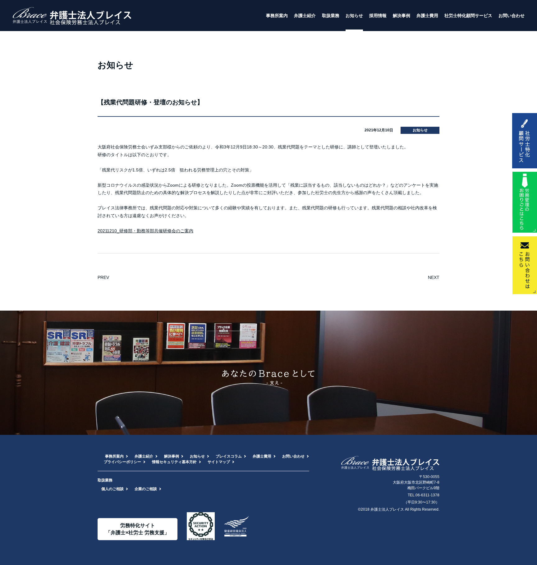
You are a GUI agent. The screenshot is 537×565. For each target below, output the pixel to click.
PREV (103, 277)
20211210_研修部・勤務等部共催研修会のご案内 (145, 230)
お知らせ (354, 15)
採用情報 (378, 15)
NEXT (433, 277)
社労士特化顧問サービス (468, 15)
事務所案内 (277, 15)
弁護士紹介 (305, 15)
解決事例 (401, 15)
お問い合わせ (511, 15)
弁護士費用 (427, 15)
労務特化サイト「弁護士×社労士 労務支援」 (137, 529)
